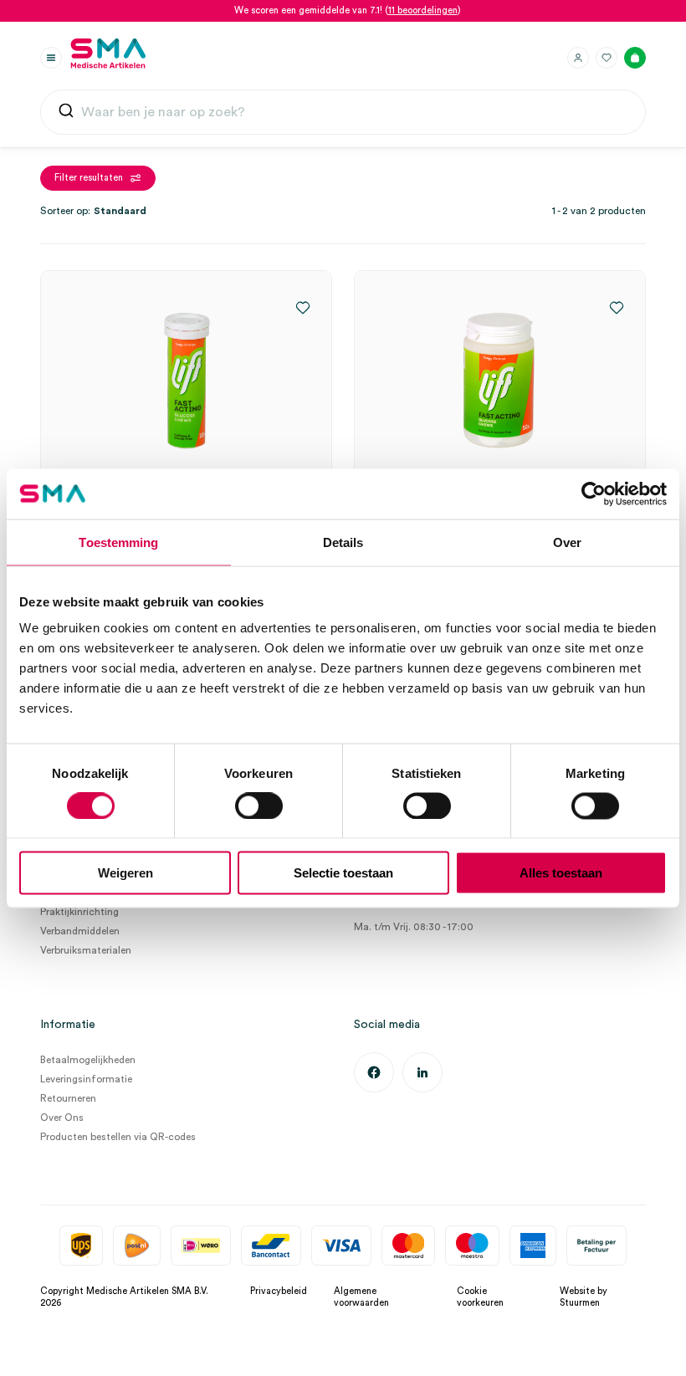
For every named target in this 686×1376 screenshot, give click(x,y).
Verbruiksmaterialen (85, 950)
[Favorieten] (606, 58)
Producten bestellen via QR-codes (118, 1137)
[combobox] (343, 112)
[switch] (259, 805)
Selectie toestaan (343, 873)
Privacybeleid (278, 1291)
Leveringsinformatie (86, 1079)
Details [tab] (343, 542)
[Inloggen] (578, 58)
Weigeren (125, 873)
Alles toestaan (561, 873)
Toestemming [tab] (118, 542)
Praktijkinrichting (79, 912)
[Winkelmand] (635, 58)
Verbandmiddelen (80, 931)
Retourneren (68, 1098)
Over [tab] (567, 542)
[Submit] (66, 114)
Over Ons (62, 1118)
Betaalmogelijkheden (88, 1060)
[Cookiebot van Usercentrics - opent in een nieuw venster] (593, 493)
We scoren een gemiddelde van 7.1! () (347, 10)
